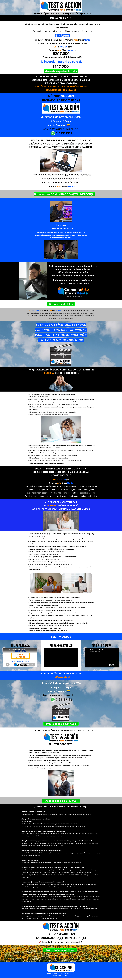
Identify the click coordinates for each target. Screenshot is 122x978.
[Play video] (61, 249)
